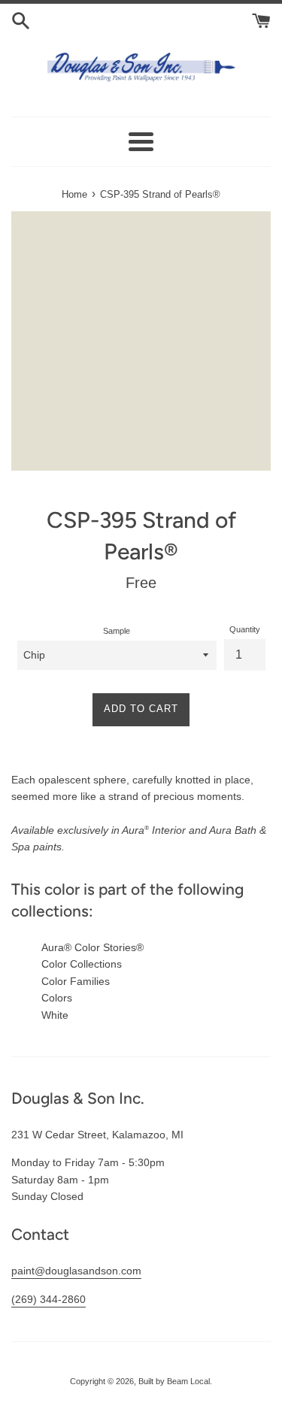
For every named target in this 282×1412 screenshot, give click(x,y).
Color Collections (81, 964)
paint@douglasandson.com (76, 1271)
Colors (56, 998)
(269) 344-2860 (48, 1299)
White (54, 1015)
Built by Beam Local (174, 1381)
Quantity (244, 629)
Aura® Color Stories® (92, 947)
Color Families (75, 981)
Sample (116, 630)
